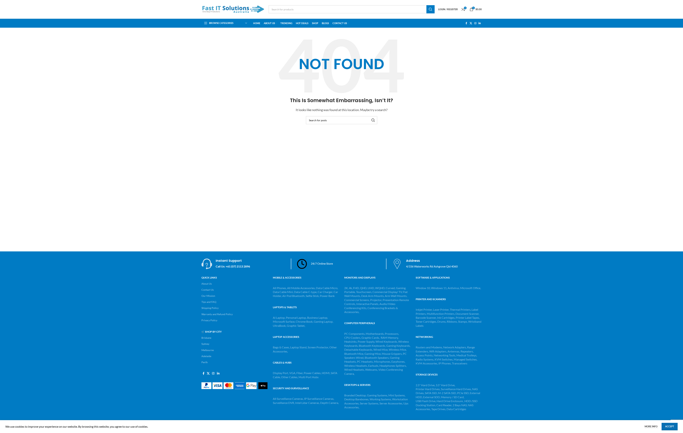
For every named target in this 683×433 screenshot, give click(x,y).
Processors (391, 333)
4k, (350, 288)
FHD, (356, 288)
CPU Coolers (352, 337)
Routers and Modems (429, 347)
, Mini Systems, (396, 395)
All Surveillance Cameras (288, 398)
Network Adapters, (455, 347)
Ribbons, (452, 321)
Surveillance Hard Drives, (456, 389)
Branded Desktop (355, 395)
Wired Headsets (354, 369)
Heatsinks (350, 341)
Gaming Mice (372, 353)
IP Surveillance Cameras (319, 398)
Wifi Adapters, (438, 351)
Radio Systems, (425, 359)
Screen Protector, (318, 347)
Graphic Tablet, (296, 325)
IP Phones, (444, 363)
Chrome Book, (304, 321)
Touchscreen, (364, 292)
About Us (206, 283)
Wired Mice (380, 349)
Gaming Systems (377, 395)
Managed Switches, (465, 359)
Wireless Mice (397, 349)
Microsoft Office (470, 288)
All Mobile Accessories (301, 288)
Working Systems (380, 399)
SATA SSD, (431, 393)
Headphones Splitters (392, 365)
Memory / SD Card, (452, 397)
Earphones (398, 361)
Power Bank (327, 295)
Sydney (205, 343)
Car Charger (325, 292)
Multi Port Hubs (309, 377)
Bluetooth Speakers (377, 357)
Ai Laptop (279, 317)
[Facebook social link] (466, 23)
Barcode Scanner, (426, 317)
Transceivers (459, 363)
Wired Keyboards (386, 341)
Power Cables (312, 373)
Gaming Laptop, (323, 321)
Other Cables (289, 377)
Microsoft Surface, (284, 321)
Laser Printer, (441, 309)
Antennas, (454, 351)
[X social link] (471, 23)
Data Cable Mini (283, 292)
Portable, (350, 292)
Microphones (382, 361)
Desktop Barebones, (356, 399)
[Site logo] (233, 9)
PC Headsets (365, 361)
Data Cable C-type (305, 292)
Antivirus (453, 288)
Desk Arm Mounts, (372, 295)
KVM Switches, (444, 359)
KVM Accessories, (427, 363)
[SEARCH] (430, 9)
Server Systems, (369, 403)
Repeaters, (467, 351)
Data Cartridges (456, 409)
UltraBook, (279, 325)
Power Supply (366, 341)
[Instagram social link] (475, 23)
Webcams (371, 369)
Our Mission (208, 295)
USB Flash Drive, (426, 401)
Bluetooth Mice (353, 353)
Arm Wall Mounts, (396, 295)
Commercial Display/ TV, (387, 292)
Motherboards (375, 333)
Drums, (442, 321)
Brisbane (206, 337)
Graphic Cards (370, 337)
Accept (669, 426)
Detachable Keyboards (358, 349)
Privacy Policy (209, 320)
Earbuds (373, 365)
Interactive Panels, (367, 304)
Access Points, (425, 355)
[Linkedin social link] (479, 23)
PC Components (354, 333)
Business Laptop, (317, 317)
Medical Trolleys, (466, 355)
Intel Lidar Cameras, (307, 402)
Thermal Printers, (461, 309)
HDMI (326, 373)
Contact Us (207, 289)
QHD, (363, 288)
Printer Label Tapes (468, 317)
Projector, (376, 300)
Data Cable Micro (326, 288)
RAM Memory (389, 337)
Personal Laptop (296, 317)
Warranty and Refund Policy (217, 314)
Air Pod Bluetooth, (293, 295)
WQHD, (380, 288)
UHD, (371, 288)
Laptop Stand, (299, 347)
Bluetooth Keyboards (372, 345)
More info (651, 426)
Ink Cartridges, (446, 317)
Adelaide (206, 356)
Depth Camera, (329, 402)
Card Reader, (444, 405)
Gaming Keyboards (398, 345)
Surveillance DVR (283, 402)
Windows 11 (439, 288)
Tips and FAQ (208, 301)
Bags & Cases (281, 347)
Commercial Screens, (357, 300)
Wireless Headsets (355, 365)
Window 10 (423, 288)
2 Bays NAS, (460, 405)
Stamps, (463, 321)
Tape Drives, (438, 409)
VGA (292, 373)
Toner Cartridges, (426, 321)
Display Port (280, 373)
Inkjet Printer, (424, 309)
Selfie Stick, (312, 295)
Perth (204, 362)
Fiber (299, 373)
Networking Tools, (445, 355)
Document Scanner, (467, 313)
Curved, (390, 288)
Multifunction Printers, (441, 313)
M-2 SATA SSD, (447, 393)
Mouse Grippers (392, 353)
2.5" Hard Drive (425, 385)
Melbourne (207, 350)
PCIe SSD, (463, 393)
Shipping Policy (210, 307)
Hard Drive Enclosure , (450, 401)
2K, (346, 288)
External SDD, (432, 397)
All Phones (279, 288)
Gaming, (401, 288)
